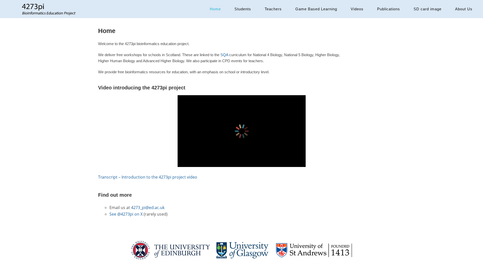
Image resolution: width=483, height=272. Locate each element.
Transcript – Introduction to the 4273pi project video (147, 177)
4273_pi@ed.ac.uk (148, 207)
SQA (224, 55)
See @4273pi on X (126, 214)
